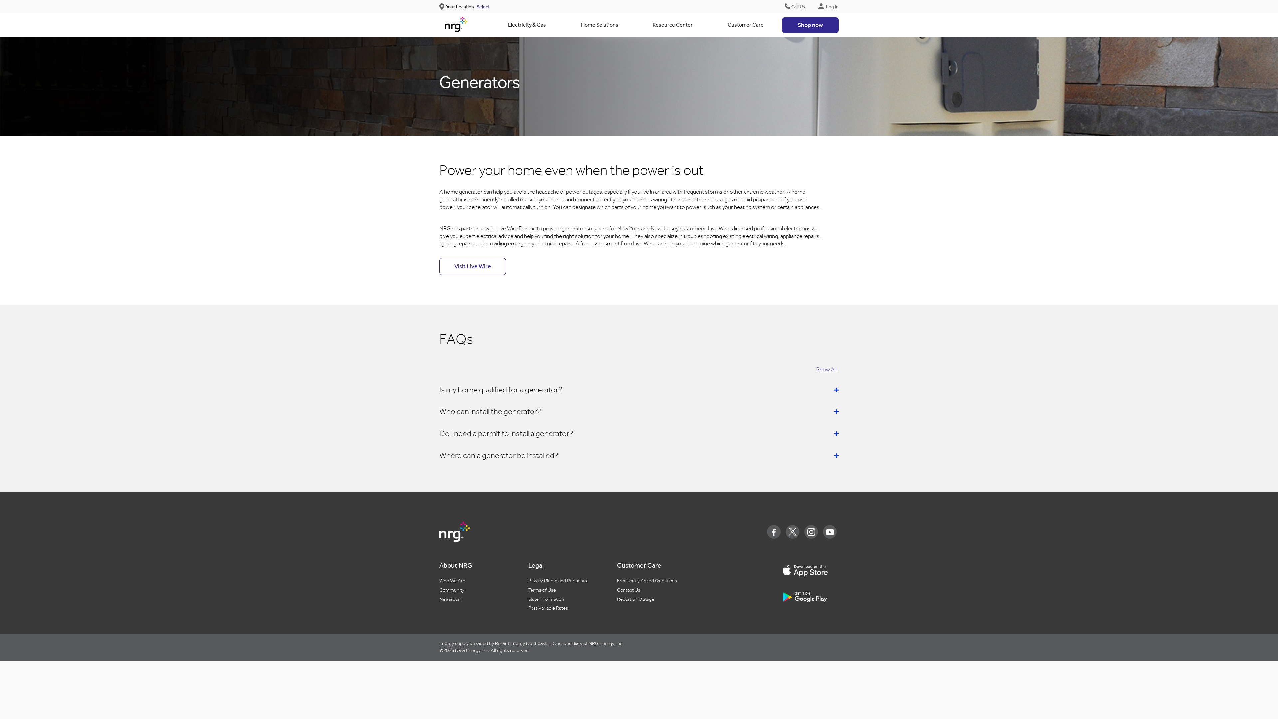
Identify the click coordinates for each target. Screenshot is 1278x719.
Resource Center (673, 25)
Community (451, 590)
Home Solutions (599, 25)
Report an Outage (635, 599)
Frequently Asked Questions (647, 581)
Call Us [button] (798, 6)
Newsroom (450, 599)
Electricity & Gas (527, 25)
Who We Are (452, 581)
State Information (546, 599)
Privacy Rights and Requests (557, 581)
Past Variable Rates (548, 608)
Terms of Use (542, 590)
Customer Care (746, 25)
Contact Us (628, 590)
